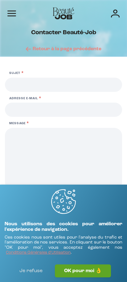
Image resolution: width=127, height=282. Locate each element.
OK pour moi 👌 (83, 270)
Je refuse (31, 270)
